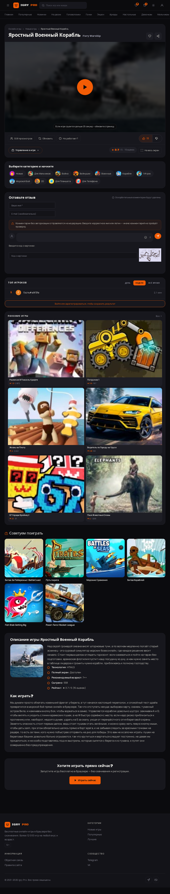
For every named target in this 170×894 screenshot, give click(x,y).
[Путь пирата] (64, 558)
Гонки (89, 14)
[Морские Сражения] (105, 558)
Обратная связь (14, 860)
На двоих (56, 14)
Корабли (127, 173)
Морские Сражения (96, 580)
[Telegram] (149, 880)
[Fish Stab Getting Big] (24, 603)
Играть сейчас (87, 780)
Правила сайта (13, 865)
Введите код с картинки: (22, 245)
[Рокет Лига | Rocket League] (64, 603)
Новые (19, 173)
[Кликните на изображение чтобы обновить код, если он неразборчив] (150, 255)
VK (89, 865)
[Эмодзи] (145, 237)
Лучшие (92, 839)
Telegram (93, 860)
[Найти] (43, 5)
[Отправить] (158, 236)
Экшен (100, 14)
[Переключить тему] (153, 5)
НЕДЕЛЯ (139, 283)
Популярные (25, 14)
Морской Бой (23, 181)
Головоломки (74, 14)
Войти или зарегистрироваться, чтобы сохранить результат (85, 303)
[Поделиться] (158, 36)
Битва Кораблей (135, 580)
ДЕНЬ (127, 283)
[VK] (156, 880)
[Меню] (8, 5)
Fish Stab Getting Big (15, 625)
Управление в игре (25, 150)
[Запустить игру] (85, 87)
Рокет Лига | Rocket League (60, 625)
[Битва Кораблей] (146, 558)
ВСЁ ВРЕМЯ (154, 283)
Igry (29, 5)
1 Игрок (147, 173)
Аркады (114, 14)
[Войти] (162, 5)
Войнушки (85, 173)
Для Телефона (90, 181)
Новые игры (31, 28)
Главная (9, 14)
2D (42, 181)
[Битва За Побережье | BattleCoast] (24, 558)
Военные (106, 173)
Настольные (129, 14)
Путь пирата (52, 580)
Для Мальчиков (42, 173)
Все (158, 316)
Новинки (41, 14)
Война (65, 173)
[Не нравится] (157, 138)
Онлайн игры (14, 28)
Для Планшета (63, 181)
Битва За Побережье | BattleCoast (23, 580)
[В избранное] (149, 36)
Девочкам (146, 14)
